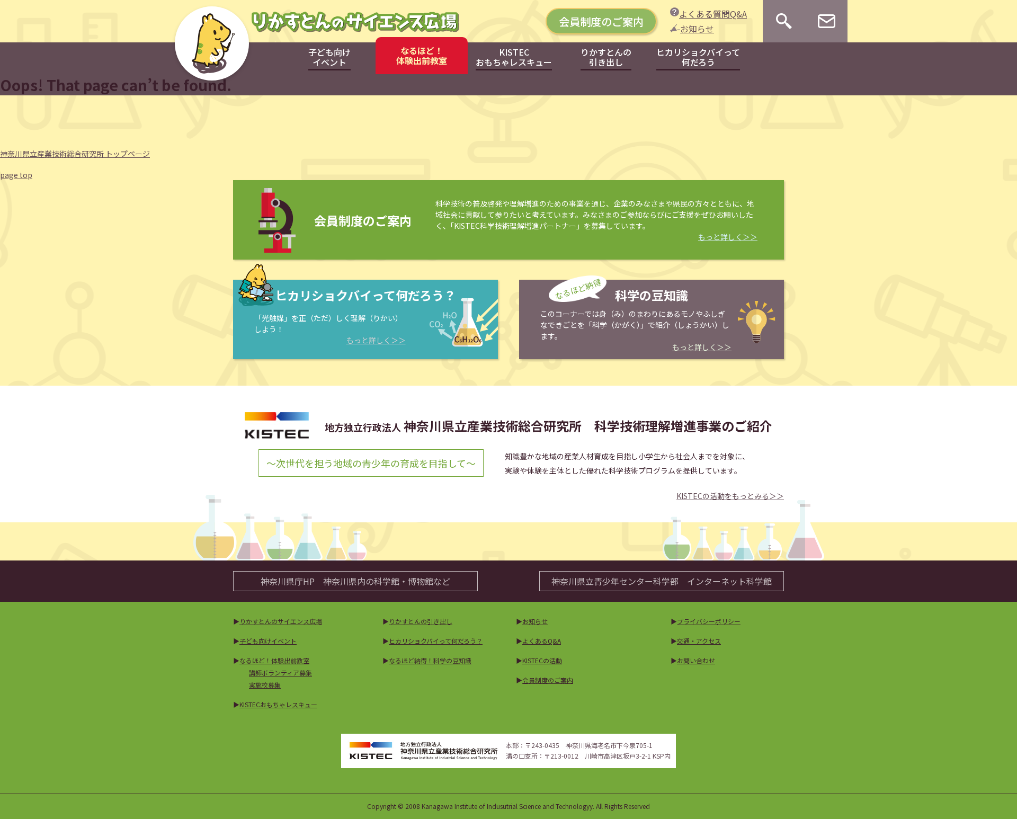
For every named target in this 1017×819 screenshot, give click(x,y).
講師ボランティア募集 (280, 672)
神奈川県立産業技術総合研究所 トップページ (75, 153)
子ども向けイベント (268, 640)
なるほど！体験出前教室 (274, 660)
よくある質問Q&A (713, 13)
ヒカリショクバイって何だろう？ (436, 640)
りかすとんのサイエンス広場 (280, 621)
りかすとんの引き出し (420, 621)
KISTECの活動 (542, 660)
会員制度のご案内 (601, 21)
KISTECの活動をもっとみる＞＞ (730, 496)
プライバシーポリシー (709, 621)
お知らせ (697, 28)
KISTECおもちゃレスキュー (278, 704)
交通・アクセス (699, 640)
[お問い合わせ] (826, 21)
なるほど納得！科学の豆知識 (430, 660)
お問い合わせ (696, 660)
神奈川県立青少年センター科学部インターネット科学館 (661, 581)
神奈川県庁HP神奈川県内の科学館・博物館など (355, 581)
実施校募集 (265, 684)
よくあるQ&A (541, 640)
